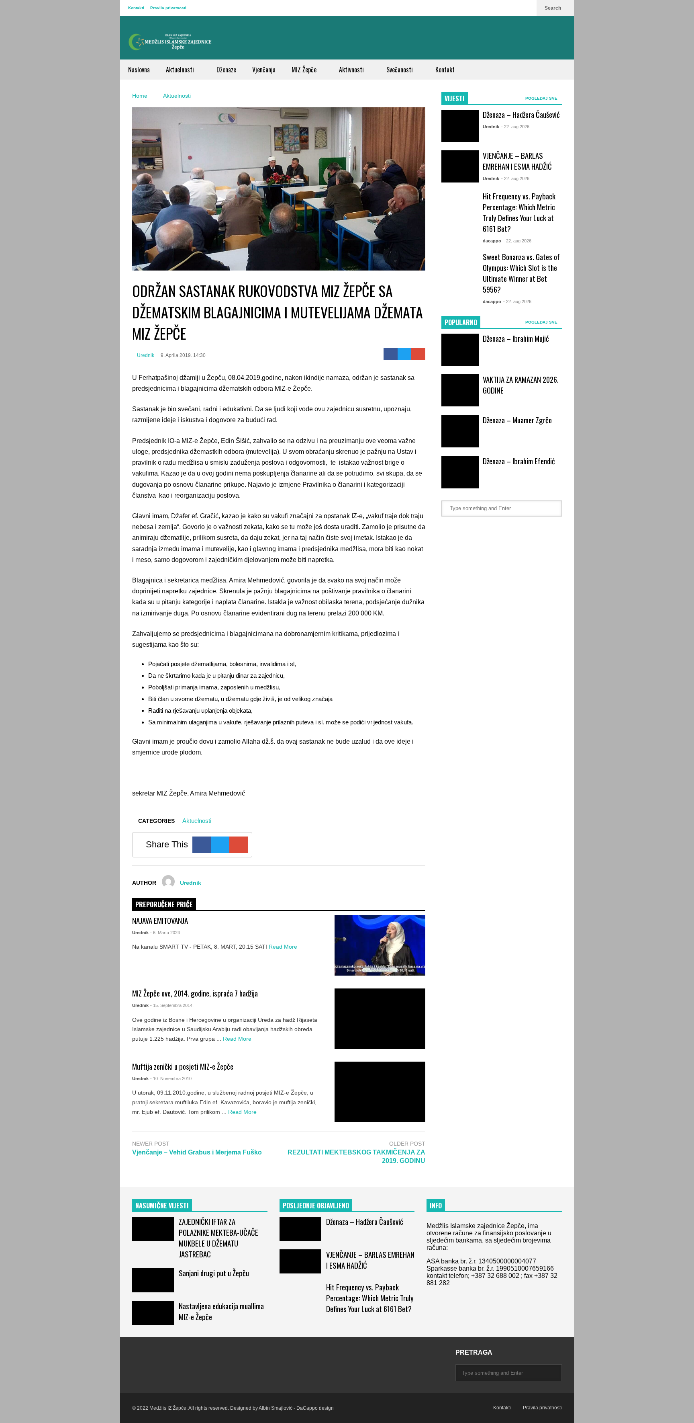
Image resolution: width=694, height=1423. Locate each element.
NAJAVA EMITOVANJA (160, 920)
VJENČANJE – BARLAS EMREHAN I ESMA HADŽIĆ (517, 161)
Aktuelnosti (181, 69)
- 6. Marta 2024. (165, 932)
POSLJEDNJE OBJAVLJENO (316, 1205)
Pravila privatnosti (168, 8)
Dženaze (226, 69)
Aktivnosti (352, 69)
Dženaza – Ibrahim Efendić (519, 460)
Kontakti (136, 8)
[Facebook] (391, 354)
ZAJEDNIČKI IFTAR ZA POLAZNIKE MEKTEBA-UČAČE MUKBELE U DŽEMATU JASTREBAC (218, 1237)
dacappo (492, 240)
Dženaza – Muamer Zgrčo (517, 419)
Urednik (145, 355)
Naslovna (139, 69)
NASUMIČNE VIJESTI (162, 1205)
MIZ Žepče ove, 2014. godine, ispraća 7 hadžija (195, 993)
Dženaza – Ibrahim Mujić (516, 338)
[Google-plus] (418, 354)
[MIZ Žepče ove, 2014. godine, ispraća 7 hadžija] (380, 1018)
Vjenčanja (264, 69)
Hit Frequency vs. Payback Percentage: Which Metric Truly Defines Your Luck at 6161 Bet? (519, 212)
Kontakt (445, 69)
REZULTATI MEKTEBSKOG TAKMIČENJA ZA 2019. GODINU (356, 1156)
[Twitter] (405, 354)
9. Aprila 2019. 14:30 (183, 355)
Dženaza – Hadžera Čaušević (521, 114)
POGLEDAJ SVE (542, 98)
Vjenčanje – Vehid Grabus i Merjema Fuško (197, 1152)
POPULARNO (461, 322)
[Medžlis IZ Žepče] (170, 41)
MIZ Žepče (305, 69)
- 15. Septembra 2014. (172, 1005)
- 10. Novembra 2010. (171, 1078)
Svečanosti (400, 69)
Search (553, 8)
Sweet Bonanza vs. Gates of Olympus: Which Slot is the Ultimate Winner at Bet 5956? (521, 273)
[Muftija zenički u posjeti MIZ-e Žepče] (380, 1092)
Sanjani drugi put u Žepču (214, 1272)
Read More (284, 946)
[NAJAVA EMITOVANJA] (380, 945)
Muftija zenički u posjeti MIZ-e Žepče (182, 1066)
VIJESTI (455, 98)
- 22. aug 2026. (516, 126)
